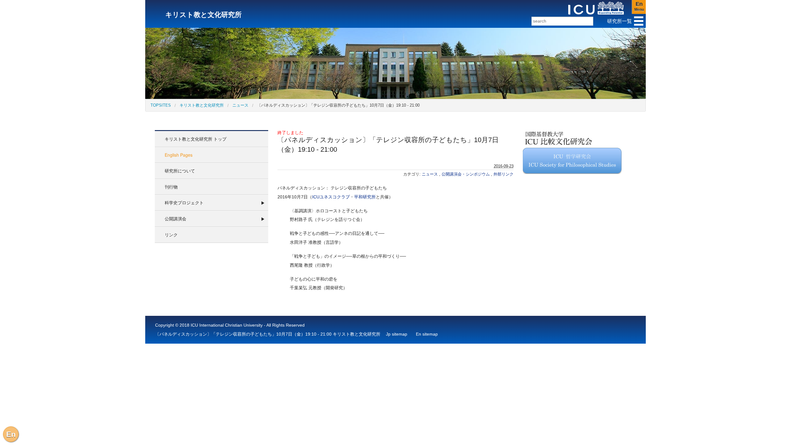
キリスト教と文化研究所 (202, 105)
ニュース (240, 105)
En (11, 434)
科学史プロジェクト (184, 202)
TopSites (160, 105)
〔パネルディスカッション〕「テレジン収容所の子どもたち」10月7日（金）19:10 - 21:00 (338, 105)
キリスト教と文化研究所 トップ (195, 139)
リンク (171, 234)
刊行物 (171, 187)
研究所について (180, 170)
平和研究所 (365, 196)
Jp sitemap (396, 334)
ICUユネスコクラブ (331, 196)
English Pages (178, 155)
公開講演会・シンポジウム (466, 174)
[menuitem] (160, 105)
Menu (639, 6)
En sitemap (427, 334)
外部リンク (503, 174)
